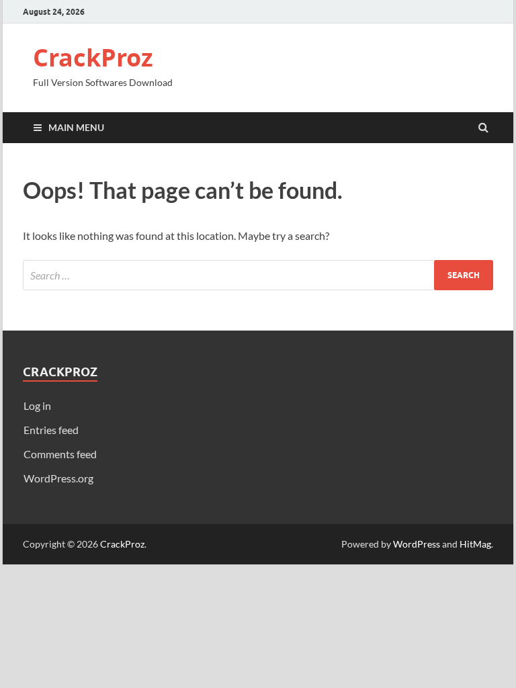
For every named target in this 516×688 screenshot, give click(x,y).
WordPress (416, 544)
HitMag (475, 544)
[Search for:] (258, 275)
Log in (37, 405)
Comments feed (60, 453)
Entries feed (51, 429)
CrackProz (93, 57)
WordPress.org (58, 478)
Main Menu (76, 127)
